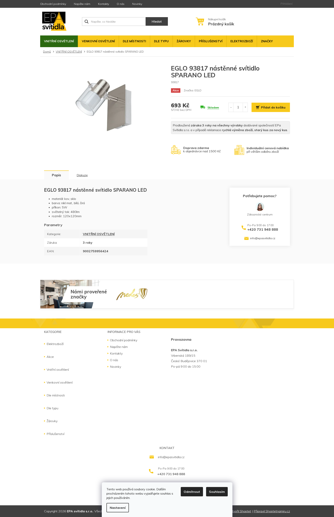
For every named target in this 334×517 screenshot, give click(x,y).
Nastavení (118, 508)
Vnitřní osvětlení (58, 369)
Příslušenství (55, 434)
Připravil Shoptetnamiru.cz (272, 511)
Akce (50, 357)
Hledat (157, 21)
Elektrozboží (55, 344)
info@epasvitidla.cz (262, 238)
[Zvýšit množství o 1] (245, 107)
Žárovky (52, 421)
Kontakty (103, 4)
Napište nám (82, 4)
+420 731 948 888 (262, 229)
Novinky (137, 4)
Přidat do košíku (273, 107)
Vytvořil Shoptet (240, 511)
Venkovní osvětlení (60, 382)
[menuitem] (59, 41)
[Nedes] (131, 294)
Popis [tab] (56, 175)
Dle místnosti (56, 395)
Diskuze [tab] (82, 175)
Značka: (192, 90)
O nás (120, 4)
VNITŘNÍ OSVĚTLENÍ (99, 234)
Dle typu (52, 408)
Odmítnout (192, 492)
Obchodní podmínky (53, 4)
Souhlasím (217, 492)
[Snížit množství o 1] (231, 107)
